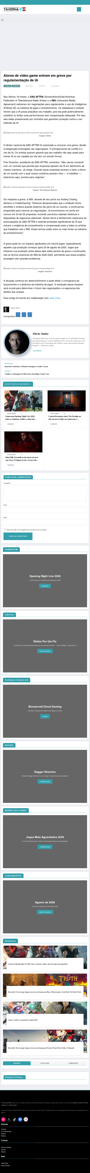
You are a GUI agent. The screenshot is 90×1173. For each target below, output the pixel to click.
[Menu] (79, 9)
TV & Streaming (6, 1131)
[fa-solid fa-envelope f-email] (85, 2)
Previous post (9, 363)
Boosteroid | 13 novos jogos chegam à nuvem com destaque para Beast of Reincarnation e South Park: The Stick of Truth (44, 992)
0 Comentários (55, 86)
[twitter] (24, 314)
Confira (45, 716)
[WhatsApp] (30, 314)
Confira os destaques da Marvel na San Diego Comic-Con (27, 374)
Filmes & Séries (6, 1147)
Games (7, 86)
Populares (45, 1063)
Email (5, 517)
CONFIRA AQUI (45, 782)
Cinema (3, 1129)
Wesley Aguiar (11, 413)
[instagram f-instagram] (83, 2)
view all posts (37, 350)
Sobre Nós (4, 1163)
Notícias (16, 86)
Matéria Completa (45, 912)
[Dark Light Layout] (87, 9)
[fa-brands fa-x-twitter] (80, 2)
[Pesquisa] (84, 10)
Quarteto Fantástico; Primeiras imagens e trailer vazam (26, 366)
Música (3, 1136)
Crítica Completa (45, 651)
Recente (16, 1063)
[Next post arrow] (84, 373)
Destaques (45, 586)
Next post (7, 371)
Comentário (73, 1063)
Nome (5, 505)
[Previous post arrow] (84, 365)
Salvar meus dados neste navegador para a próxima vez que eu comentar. (27, 530)
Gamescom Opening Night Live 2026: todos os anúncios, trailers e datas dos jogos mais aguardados (20, 418)
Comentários (7, 483)
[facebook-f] (78, 2)
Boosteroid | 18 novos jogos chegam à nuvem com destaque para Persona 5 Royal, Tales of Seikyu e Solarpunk (41, 1048)
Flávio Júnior (29, 86)
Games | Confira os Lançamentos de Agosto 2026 (23, 1020)
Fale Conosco (5, 1165)
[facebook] (18, 314)
